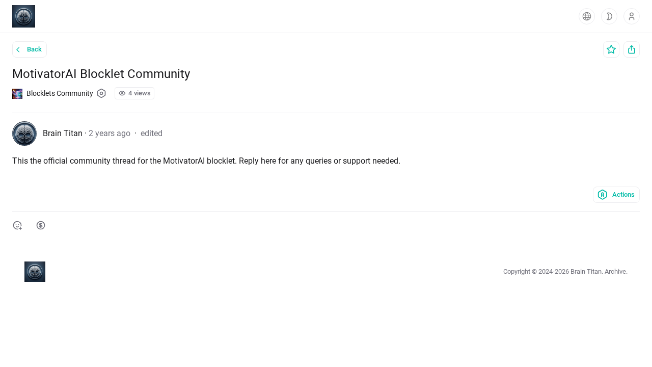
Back (34, 49)
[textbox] (326, 161)
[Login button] (631, 16)
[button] (587, 16)
